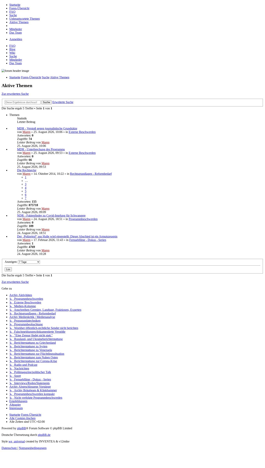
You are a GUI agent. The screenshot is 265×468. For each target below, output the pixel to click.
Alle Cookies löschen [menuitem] (22, 418)
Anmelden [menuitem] (15, 39)
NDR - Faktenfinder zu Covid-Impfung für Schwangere (51, 215)
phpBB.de (44, 434)
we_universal (17, 441)
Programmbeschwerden (83, 219)
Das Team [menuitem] (15, 63)
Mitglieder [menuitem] (15, 59)
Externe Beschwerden (82, 132)
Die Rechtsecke (26, 170)
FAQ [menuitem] (12, 45)
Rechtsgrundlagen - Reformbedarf (91, 173)
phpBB (21, 428)
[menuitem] (14, 4)
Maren (26, 132)
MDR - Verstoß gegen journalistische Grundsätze (47, 128)
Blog (12, 49)
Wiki (12, 52)
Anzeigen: (11, 261)
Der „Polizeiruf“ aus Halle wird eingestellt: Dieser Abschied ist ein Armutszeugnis (67, 236)
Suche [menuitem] (13, 56)
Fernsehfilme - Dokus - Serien (87, 240)
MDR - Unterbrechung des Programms (41, 149)
